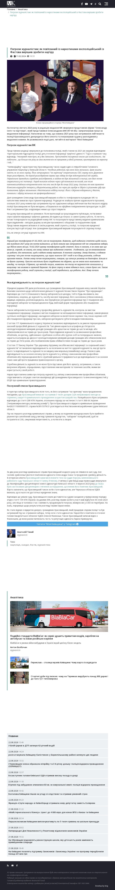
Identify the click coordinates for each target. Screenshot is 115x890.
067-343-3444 (83, 883)
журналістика (43, 544)
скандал (25, 544)
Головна (11, 9)
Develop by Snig (101, 886)
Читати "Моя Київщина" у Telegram (56, 524)
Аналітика (22, 9)
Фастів (33, 544)
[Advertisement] (57, 35)
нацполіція (15, 544)
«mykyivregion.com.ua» (19, 875)
